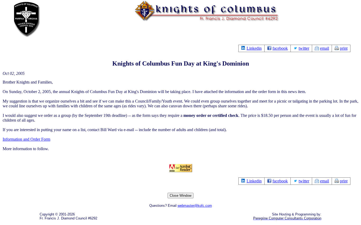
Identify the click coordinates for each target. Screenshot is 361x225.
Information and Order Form (26, 139)
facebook (280, 48)
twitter (304, 48)
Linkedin (254, 48)
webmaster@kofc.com (195, 206)
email (324, 48)
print (344, 48)
